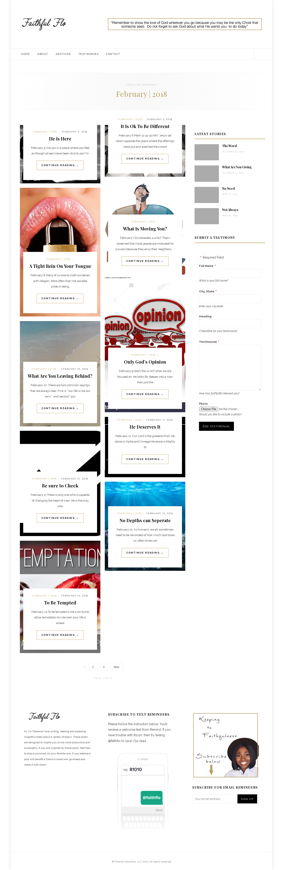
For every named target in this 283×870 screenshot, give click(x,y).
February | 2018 (45, 131)
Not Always (230, 210)
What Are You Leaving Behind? (60, 376)
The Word (229, 146)
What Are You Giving (237, 167)
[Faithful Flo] (44, 24)
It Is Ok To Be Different (145, 126)
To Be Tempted (60, 603)
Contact (113, 54)
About (42, 54)
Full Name (206, 266)
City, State (206, 291)
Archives (63, 54)
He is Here (60, 139)
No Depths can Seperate (145, 520)
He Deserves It (145, 427)
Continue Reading (60, 165)
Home (25, 54)
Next (116, 667)
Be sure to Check (60, 486)
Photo (203, 403)
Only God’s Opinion (145, 362)
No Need (228, 188)
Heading (205, 316)
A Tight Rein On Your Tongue (60, 266)
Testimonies (88, 54)
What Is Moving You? (145, 229)
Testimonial (208, 341)
